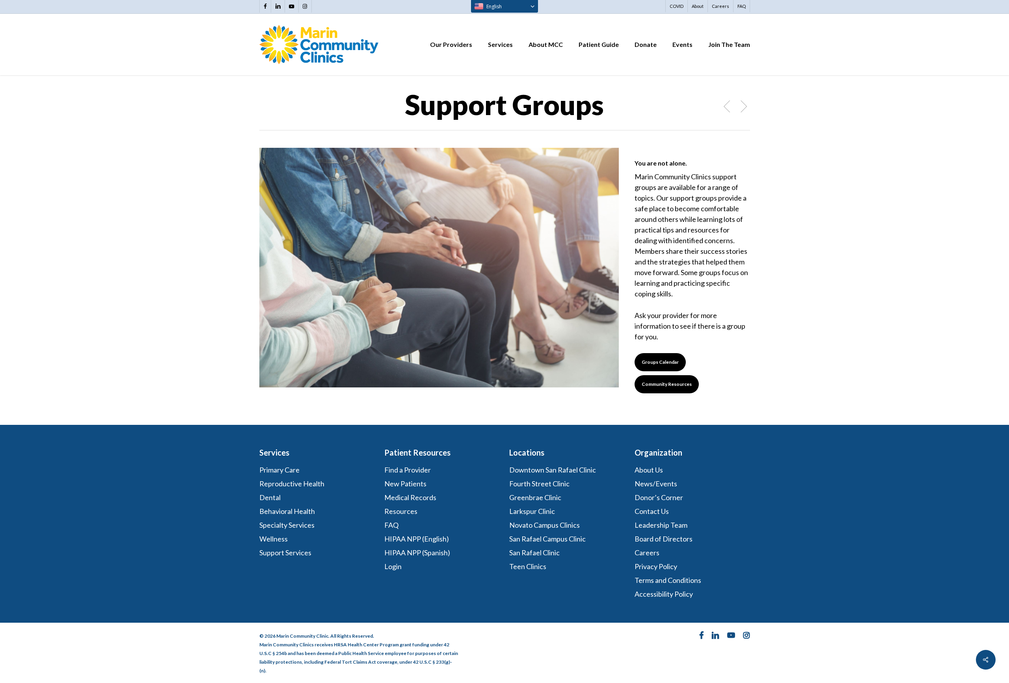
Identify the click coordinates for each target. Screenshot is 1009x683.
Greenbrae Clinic (535, 497)
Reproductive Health (291, 483)
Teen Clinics (527, 566)
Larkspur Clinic (532, 511)
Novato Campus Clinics (544, 525)
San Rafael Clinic (534, 552)
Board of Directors (664, 538)
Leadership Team (661, 525)
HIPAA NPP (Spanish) (417, 552)
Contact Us (652, 511)
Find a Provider (407, 469)
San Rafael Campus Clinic (547, 538)
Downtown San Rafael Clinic (552, 469)
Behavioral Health (287, 511)
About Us (649, 469)
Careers (647, 552)
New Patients (405, 483)
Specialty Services (287, 525)
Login (393, 566)
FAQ (391, 525)
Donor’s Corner (659, 497)
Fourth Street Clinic (539, 483)
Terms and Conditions (668, 580)
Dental (270, 497)
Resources (400, 511)
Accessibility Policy (664, 594)
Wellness (273, 538)
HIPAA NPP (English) (416, 538)
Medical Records (410, 497)
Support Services (285, 552)
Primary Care (279, 469)
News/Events (656, 483)
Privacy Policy (656, 566)
